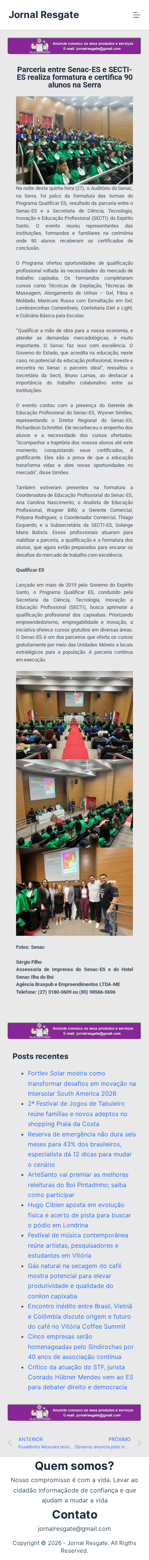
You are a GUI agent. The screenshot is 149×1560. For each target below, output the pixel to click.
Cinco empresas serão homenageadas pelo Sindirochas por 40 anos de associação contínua (81, 1346)
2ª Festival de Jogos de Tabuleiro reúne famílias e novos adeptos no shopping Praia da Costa (78, 1114)
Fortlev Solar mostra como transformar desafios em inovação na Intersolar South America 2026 (82, 1083)
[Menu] (136, 15)
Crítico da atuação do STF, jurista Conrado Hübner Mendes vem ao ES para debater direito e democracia (80, 1377)
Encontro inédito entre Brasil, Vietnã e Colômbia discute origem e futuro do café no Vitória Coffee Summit (80, 1316)
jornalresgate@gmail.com (74, 1528)
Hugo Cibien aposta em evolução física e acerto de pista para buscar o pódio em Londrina (79, 1215)
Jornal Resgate (44, 14)
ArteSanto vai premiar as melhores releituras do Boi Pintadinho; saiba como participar (78, 1185)
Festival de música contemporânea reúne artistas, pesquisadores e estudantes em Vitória (78, 1245)
